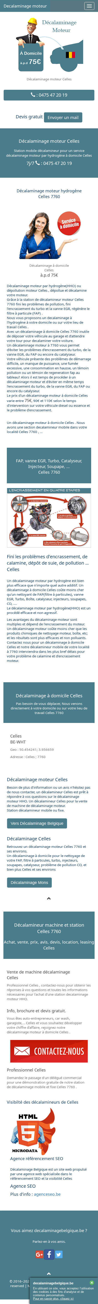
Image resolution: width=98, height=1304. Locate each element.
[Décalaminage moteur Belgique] (49, 898)
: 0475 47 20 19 (51, 95)
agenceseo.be (47, 1194)
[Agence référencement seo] (49, 1131)
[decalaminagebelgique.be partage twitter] (59, 1254)
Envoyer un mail (63, 117)
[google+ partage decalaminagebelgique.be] (39, 1254)
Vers (37, 823)
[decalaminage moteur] (49, 1274)
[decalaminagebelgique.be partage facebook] (49, 1254)
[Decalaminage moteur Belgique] (49, 1051)
